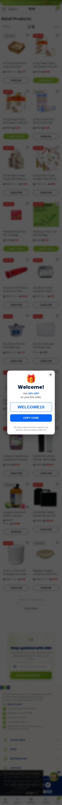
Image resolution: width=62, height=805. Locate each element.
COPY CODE (31, 417)
